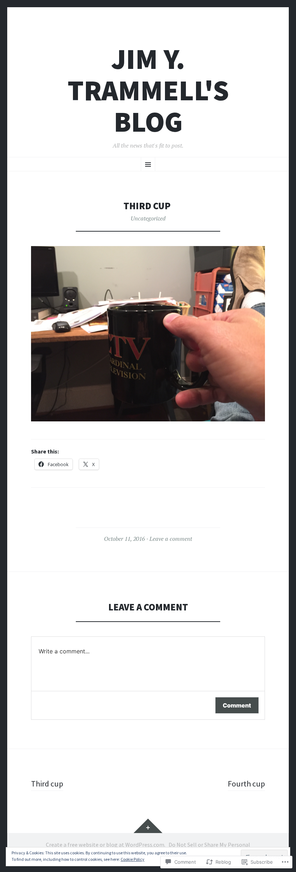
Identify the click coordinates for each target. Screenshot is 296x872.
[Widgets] (148, 826)
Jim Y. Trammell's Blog (148, 90)
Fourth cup (246, 784)
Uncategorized (148, 218)
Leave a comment (170, 539)
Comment (237, 705)
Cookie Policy (132, 859)
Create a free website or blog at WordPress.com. (105, 844)
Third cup (47, 784)
